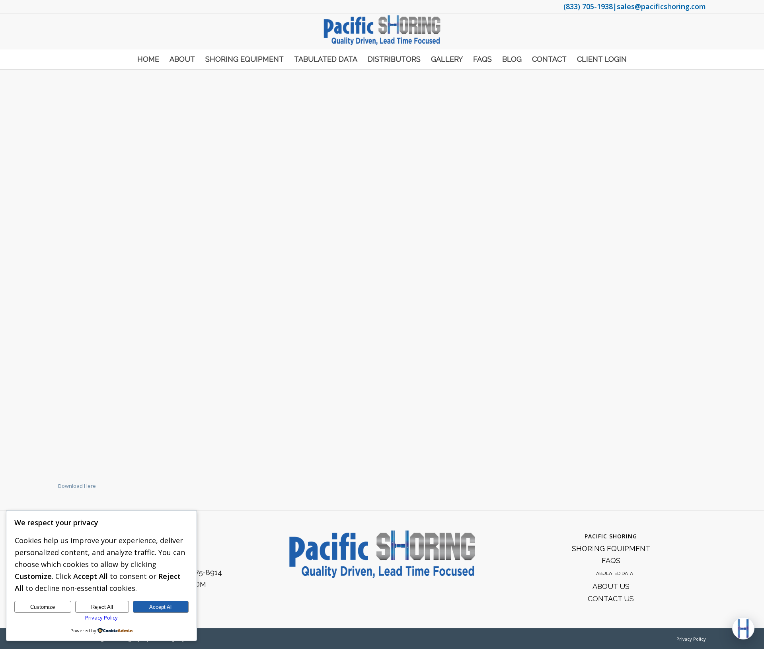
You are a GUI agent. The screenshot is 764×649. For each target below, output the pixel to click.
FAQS (611, 560)
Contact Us (611, 598)
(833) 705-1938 (588, 6)
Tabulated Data (613, 573)
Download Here (77, 485)
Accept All (161, 607)
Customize (42, 607)
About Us (611, 586)
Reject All (102, 607)
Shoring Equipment (611, 548)
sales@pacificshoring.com (661, 6)
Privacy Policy (691, 639)
